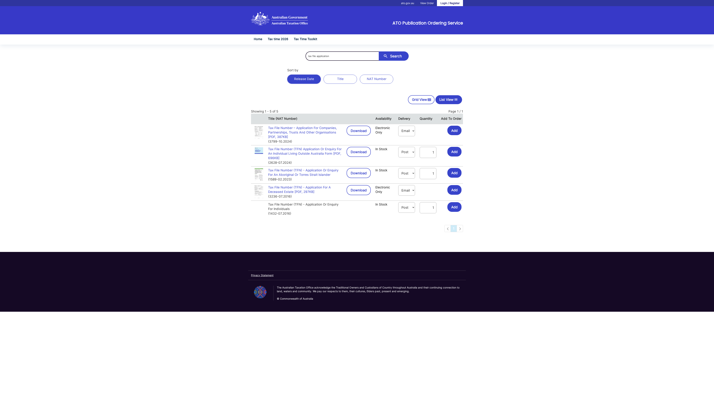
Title (340, 79)
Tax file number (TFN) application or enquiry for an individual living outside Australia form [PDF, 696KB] (305, 153)
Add (454, 131)
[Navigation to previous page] (447, 228)
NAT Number (376, 79)
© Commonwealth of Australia (295, 298)
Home (258, 39)
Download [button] (361, 131)
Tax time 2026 (278, 39)
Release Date (304, 79)
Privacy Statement (262, 275)
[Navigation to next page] (460, 228)
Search (392, 56)
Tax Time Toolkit (305, 39)
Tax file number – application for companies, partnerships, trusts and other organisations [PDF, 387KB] (302, 132)
